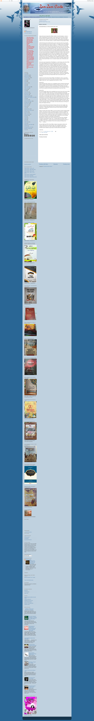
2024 (25, 85)
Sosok (25, 129)
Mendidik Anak (26, 102)
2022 (25, 84)
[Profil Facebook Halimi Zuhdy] (44, 21)
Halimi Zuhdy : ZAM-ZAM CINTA (30, 169)
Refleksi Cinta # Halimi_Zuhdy (29, 97)
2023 (25, 90)
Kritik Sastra (26, 94)
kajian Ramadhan (27, 86)
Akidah (25, 119)
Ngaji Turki (26, 112)
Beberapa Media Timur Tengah (29, 577)
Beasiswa (26, 590)
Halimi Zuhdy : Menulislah (28, 175)
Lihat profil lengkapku (28, 33)
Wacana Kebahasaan (28, 101)
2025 (25, 80)
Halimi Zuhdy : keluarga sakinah (29, 174)
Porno (25, 116)
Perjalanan (26, 115)
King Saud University (28, 539)
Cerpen (25, 123)
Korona (25, 120)
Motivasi (25, 89)
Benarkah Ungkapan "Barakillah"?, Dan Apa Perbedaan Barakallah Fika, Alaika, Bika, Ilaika (33, 618)
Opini (42, 132)
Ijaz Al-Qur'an (26, 93)
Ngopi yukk (26, 593)
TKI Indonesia (26, 591)
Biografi (25, 106)
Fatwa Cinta (26, 88)
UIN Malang (26, 538)
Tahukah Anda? (27, 77)
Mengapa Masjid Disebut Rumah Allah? (33, 645)
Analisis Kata (26, 75)
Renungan (45, 132)
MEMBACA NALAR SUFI (28, 600)
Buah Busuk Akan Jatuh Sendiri (32, 678)
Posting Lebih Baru (43, 164)
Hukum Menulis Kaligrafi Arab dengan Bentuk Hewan (32, 653)
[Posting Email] (55, 131)
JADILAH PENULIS (27, 599)
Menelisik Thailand (27, 128)
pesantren (26, 111)
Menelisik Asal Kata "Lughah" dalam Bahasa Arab (32, 687)
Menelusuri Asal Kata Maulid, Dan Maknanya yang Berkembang (32, 562)
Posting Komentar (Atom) (47, 166)
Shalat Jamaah (27, 114)
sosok (25, 107)
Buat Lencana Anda (43, 20)
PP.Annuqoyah (26, 537)
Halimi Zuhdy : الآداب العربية (29, 168)
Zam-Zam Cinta (28, 559)
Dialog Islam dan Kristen (28, 124)
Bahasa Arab (26, 76)
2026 (25, 98)
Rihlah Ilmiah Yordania (28, 110)
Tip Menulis (26, 99)
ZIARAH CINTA (27, 604)
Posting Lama (66, 164)
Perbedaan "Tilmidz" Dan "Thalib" (32, 662)
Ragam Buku (26, 103)
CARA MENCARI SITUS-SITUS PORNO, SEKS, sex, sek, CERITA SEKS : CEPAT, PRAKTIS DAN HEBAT (32, 628)
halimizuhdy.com (29, 31)
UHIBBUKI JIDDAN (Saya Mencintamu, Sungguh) (29, 609)
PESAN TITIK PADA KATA (28, 603)
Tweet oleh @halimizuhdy (28, 580)
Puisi (25, 81)
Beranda (56, 164)
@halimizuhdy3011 (27, 164)
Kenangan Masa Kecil (28, 127)
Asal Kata (26, 125)
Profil (39, 20)
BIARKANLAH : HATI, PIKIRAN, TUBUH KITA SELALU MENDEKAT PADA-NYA (33, 17)
